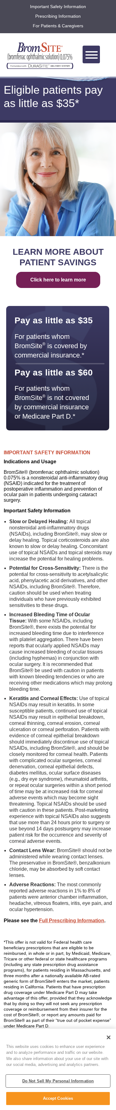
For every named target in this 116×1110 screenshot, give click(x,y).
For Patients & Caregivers (58, 25)
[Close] (108, 1037)
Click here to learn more (58, 279)
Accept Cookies (58, 1098)
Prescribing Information (58, 16)
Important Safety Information (58, 6)
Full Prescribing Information (71, 920)
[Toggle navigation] (91, 54)
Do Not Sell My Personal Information (58, 1081)
